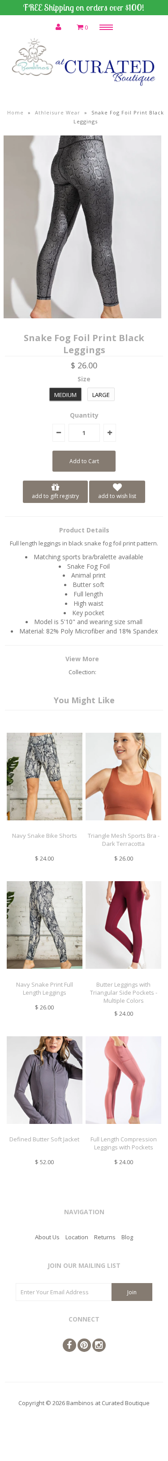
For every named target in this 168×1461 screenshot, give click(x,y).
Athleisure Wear (57, 112)
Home (15, 112)
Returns (105, 1237)
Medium (65, 395)
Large (101, 395)
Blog (127, 1237)
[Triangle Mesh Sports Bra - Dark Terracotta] (123, 827)
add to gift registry (55, 496)
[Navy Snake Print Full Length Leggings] (44, 975)
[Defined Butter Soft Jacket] (44, 1131)
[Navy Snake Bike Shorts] (44, 827)
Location (76, 1237)
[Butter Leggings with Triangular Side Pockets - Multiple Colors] (123, 975)
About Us (47, 1237)
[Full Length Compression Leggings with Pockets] (123, 1131)
